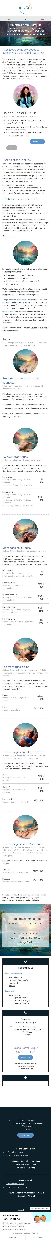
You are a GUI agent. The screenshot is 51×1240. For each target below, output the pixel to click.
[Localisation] (25, 18)
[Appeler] (8, 18)
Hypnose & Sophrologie (18, 980)
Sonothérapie (14, 994)
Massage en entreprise (19, 1003)
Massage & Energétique (19, 997)
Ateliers (12, 985)
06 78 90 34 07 (25, 1052)
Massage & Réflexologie (19, 1000)
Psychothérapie (15, 977)
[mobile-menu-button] (42, 18)
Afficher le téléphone (15, 1152)
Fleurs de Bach (15, 982)
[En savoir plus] (25, 96)
